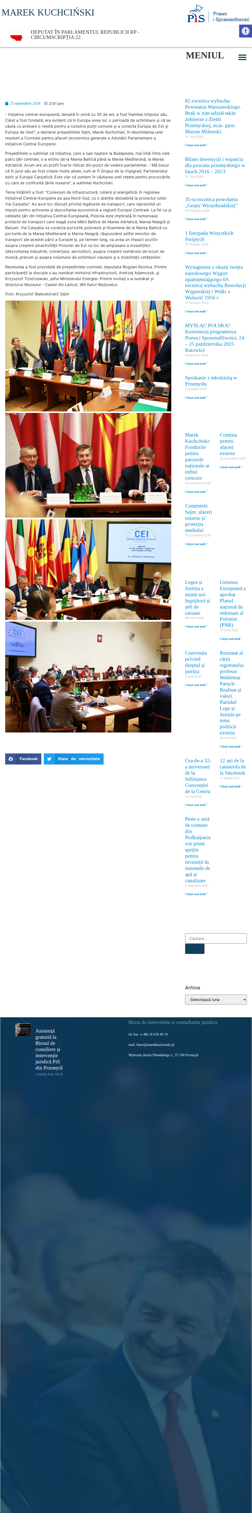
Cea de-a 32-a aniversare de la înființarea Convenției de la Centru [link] (198, 776)
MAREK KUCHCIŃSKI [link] (47, 12)
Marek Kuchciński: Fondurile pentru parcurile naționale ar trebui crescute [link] (197, 456)
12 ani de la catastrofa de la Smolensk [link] (233, 767)
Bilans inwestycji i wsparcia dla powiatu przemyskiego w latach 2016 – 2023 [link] (215, 165)
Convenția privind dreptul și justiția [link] (196, 662)
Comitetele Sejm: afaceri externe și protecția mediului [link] (198, 518)
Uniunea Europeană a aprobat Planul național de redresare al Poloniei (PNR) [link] (233, 603)
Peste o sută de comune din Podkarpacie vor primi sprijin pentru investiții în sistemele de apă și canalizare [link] (198, 849)
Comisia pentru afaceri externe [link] (228, 444)
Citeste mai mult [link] (49, 1074)
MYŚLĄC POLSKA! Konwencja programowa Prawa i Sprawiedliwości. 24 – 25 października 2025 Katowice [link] (214, 338)
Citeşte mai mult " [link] (196, 145)
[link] (245, 31)
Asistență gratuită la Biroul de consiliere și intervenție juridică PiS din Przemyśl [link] (49, 1049)
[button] (242, 57)
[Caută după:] (216, 938)
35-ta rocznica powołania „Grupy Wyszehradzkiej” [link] (211, 202)
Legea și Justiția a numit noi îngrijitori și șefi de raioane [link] (197, 597)
